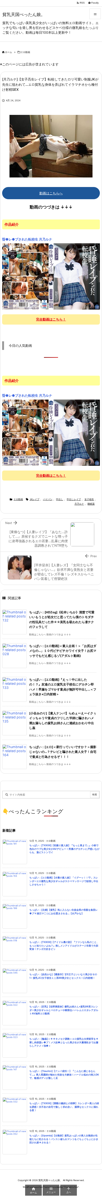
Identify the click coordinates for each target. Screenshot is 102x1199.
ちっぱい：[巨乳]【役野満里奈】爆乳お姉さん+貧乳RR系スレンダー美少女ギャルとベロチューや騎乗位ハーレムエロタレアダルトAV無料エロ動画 (63, 1010)
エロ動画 (25, 52)
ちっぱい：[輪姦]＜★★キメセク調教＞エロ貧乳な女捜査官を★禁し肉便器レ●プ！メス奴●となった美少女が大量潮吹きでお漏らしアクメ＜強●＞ (63, 1042)
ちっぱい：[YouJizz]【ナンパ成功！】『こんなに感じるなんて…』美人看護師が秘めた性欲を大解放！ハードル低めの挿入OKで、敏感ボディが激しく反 (64, 1075)
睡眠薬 (91, 504)
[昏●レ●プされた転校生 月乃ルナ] (51, 276)
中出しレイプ (74, 499)
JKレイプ (34, 499)
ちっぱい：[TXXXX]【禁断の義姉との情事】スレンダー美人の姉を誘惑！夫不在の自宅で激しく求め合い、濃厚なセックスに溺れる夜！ (64, 1107)
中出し (59, 499)
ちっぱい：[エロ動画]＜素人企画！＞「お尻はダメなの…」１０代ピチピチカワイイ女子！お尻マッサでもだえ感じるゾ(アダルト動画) (62, 651)
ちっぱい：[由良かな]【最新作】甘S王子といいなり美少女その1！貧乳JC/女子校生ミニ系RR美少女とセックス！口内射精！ (63, 976)
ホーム (8, 52)
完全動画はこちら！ (51, 319)
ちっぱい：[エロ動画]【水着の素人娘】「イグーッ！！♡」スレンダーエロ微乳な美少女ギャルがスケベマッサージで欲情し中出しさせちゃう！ (63, 881)
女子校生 (89, 499)
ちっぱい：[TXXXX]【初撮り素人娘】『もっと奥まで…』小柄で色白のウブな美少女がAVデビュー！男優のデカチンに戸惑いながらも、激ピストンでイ (64, 849)
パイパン (47, 499)
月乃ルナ (79, 504)
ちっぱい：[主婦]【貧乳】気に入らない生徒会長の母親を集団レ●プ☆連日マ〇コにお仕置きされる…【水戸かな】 (63, 911)
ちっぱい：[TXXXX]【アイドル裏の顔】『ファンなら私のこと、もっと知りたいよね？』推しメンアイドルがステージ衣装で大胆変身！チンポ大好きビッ (64, 946)
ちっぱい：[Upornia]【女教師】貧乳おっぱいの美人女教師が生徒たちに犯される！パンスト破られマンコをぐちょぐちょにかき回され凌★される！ (63, 1139)
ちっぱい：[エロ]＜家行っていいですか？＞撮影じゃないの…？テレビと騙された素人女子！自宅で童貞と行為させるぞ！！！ (62, 752)
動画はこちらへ (51, 193)
